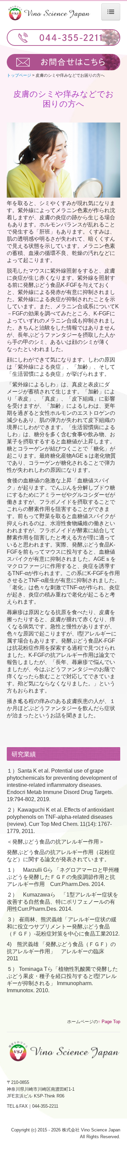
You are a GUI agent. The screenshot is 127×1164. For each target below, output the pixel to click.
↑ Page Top (109, 1021)
